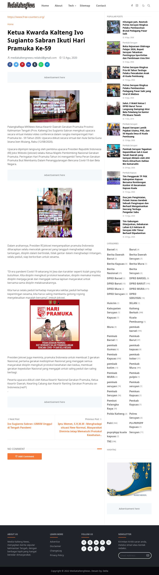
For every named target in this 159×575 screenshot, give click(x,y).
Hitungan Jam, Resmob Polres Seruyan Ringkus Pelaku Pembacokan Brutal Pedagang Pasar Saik (135, 27)
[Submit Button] (147, 555)
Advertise (55, 541)
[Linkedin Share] (28, 64)
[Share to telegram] (47, 64)
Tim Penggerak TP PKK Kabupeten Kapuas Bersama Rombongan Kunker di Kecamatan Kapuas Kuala (135, 182)
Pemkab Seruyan (130, 42)
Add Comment (26, 456)
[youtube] (108, 542)
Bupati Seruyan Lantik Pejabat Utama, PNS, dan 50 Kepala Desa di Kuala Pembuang (136, 132)
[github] (102, 548)
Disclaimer (55, 546)
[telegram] (83, 542)
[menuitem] (45, 5)
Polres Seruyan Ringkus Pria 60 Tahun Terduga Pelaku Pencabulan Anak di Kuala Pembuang (136, 72)
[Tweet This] (16, 64)
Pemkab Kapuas (129, 172)
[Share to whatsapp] (41, 64)
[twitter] (90, 548)
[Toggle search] (149, 5)
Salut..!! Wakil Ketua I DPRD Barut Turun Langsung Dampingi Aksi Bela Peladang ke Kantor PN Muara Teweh (136, 109)
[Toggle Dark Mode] (143, 5)
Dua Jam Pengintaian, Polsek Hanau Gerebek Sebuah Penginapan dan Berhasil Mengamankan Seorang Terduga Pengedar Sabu (136, 205)
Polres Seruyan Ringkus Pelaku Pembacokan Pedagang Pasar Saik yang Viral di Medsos (137, 89)
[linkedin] (96, 542)
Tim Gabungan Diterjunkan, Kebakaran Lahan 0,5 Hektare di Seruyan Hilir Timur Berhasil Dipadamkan (135, 227)
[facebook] (131, 5)
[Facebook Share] (9, 64)
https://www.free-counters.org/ (26, 17)
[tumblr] (90, 542)
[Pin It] (22, 64)
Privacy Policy (57, 555)
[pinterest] (102, 542)
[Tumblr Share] (34, 64)
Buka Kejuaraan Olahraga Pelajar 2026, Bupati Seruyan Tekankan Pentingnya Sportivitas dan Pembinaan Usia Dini (136, 52)
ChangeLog (56, 550)
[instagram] (136, 5)
